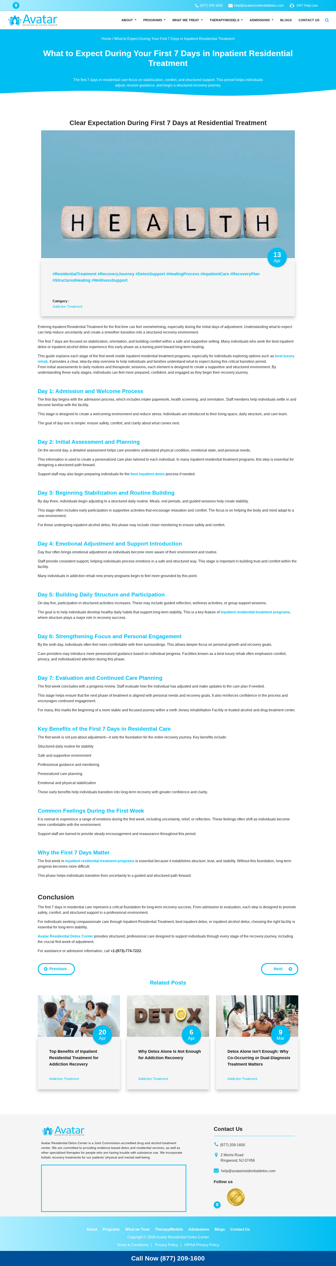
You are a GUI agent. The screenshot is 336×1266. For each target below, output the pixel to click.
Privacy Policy (166, 1245)
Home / (107, 39)
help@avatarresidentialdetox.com (259, 5)
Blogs (286, 20)
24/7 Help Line (307, 5)
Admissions (260, 20)
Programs (152, 20)
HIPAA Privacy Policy (201, 1245)
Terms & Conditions (133, 1245)
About (127, 20)
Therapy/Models (225, 20)
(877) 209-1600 (211, 5)
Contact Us (309, 20)
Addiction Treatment (67, 306)
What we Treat (137, 1229)
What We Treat (185, 20)
